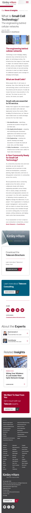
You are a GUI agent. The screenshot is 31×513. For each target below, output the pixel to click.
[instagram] (8, 507)
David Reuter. (21, 224)
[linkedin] (4, 507)
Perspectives (23, 10)
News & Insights (10, 10)
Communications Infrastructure (15, 317)
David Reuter (15, 32)
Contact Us (9, 409)
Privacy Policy (6, 490)
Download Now (12, 269)
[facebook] (12, 507)
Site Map (5, 495)
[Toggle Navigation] (27, 2)
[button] (15, 333)
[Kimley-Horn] (9, 3)
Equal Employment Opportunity (10, 486)
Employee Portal (7, 488)
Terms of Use (6, 493)
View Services (9, 292)
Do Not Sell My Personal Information (11, 492)
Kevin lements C (6, 32)
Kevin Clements (10, 224)
